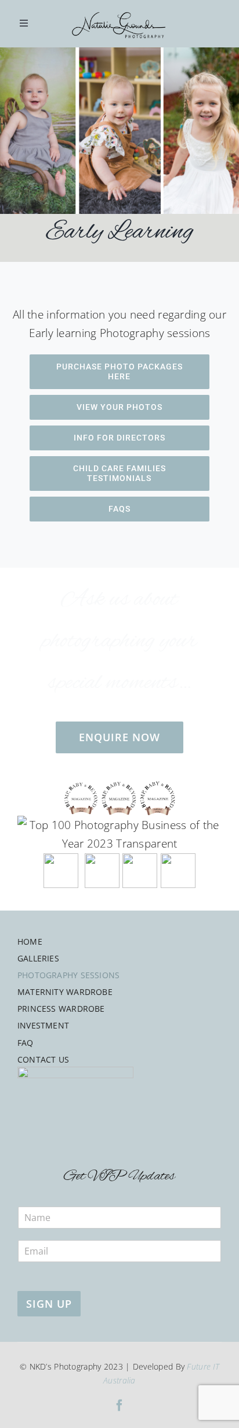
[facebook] (119, 1405)
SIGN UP (49, 1304)
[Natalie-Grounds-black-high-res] (119, 7)
